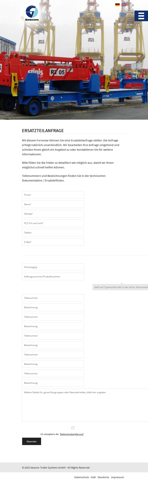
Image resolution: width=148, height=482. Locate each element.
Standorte (103, 477)
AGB (93, 477)
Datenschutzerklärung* (72, 434)
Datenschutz (81, 477)
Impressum (117, 477)
